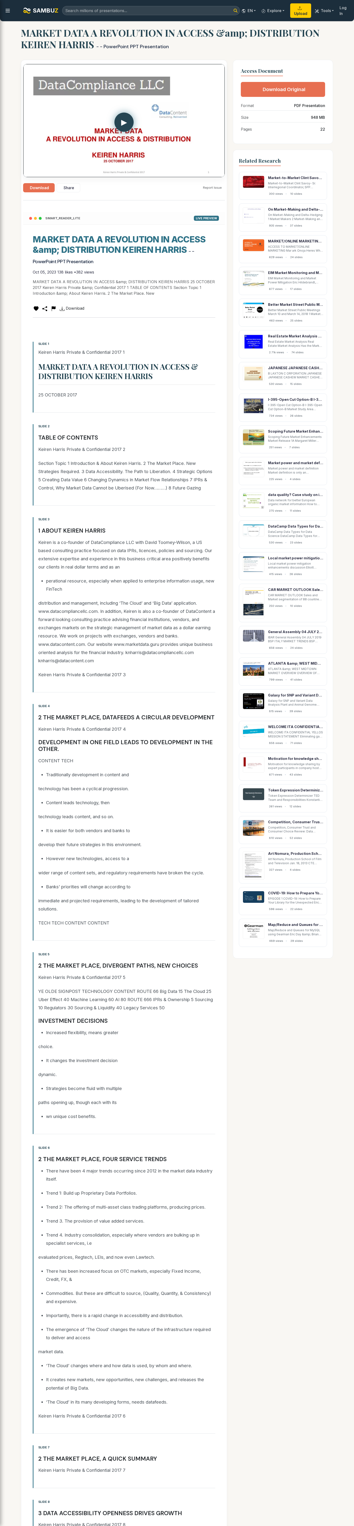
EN (250, 10)
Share (69, 187)
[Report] (53, 308)
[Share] (44, 308)
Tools (326, 10)
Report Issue (212, 187)
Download (39, 187)
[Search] (235, 10)
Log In (343, 10)
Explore (274, 10)
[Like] (36, 308)
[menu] (7, 10)
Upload (300, 13)
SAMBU (45, 10)
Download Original (284, 89)
